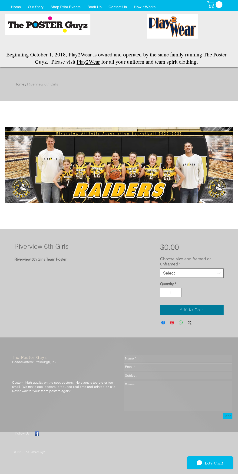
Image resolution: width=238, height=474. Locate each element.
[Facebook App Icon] (37, 433)
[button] (215, 4)
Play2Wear (88, 61)
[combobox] (192, 273)
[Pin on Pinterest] (172, 322)
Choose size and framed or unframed (185, 261)
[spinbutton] (170, 292)
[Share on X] (189, 322)
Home (19, 84)
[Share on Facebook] (163, 322)
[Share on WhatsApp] (181, 322)
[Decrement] (164, 292)
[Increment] (177, 292)
